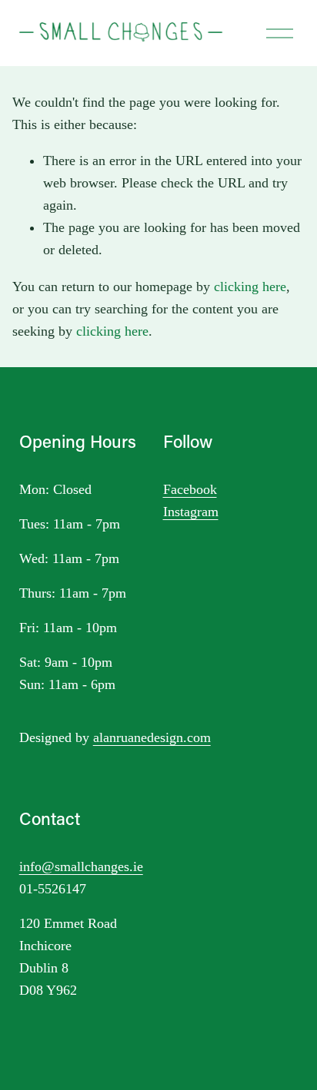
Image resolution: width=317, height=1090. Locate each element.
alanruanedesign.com (152, 737)
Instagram (191, 511)
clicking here (250, 286)
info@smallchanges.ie (81, 866)
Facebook (190, 489)
